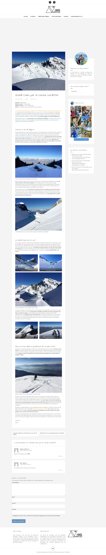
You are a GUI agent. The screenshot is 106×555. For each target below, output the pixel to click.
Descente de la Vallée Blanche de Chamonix (52, 433)
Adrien (73, 154)
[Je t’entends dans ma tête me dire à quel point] (76, 121)
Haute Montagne (56, 16)
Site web (14, 509)
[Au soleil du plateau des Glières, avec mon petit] (86, 121)
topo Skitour (55, 415)
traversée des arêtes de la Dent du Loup (24, 136)
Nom (13, 497)
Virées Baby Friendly (43, 16)
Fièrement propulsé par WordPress (45, 552)
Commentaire (15, 482)
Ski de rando (33, 99)
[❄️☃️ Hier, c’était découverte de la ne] (76, 132)
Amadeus (60, 552)
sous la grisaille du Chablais (40, 112)
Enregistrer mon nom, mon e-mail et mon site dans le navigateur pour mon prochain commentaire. (36, 515)
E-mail (14, 503)
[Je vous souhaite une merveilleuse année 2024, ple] (76, 111)
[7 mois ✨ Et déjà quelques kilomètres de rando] (86, 111)
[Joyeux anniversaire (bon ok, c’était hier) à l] (86, 132)
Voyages (66, 16)
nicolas (73, 160)
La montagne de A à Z (76, 16)
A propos (33, 16)
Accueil (26, 16)
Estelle (26, 99)
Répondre (60, 456)
